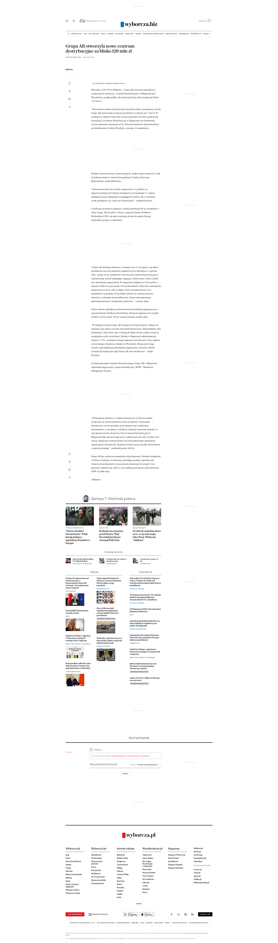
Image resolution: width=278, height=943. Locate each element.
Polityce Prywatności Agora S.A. (156, 132)
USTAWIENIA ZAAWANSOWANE (111, 143)
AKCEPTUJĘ (173, 143)
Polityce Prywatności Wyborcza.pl (131, 132)
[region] (139, 120)
